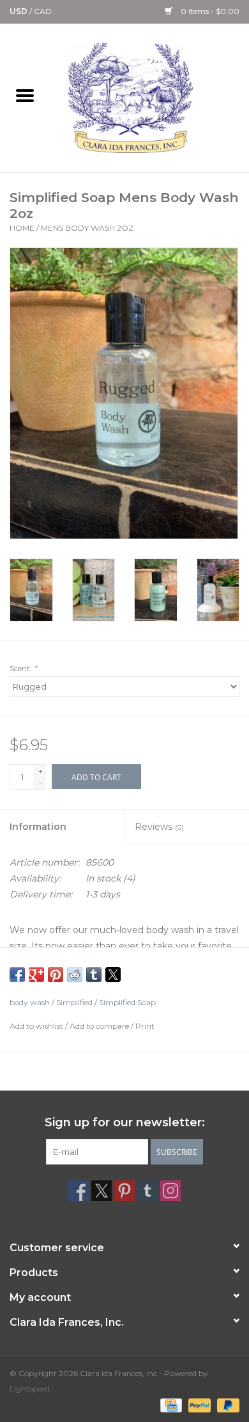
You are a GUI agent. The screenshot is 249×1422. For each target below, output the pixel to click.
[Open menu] (25, 95)
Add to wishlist (37, 1026)
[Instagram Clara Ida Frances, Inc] (170, 1190)
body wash (30, 1002)
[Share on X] (113, 974)
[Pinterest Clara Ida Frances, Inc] (124, 1190)
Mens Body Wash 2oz (87, 228)
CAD (43, 11)
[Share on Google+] (36, 974)
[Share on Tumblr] (94, 974)
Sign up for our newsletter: (125, 1122)
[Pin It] (55, 974)
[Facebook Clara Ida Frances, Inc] (78, 1190)
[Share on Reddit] (74, 974)
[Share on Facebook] (17, 974)
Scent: (23, 668)
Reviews (159, 826)
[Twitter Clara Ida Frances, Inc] (101, 1190)
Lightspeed (30, 1388)
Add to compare (100, 1026)
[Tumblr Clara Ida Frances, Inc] (147, 1190)
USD (19, 11)
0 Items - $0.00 (209, 11)
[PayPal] (198, 1404)
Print (145, 1026)
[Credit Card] (170, 1404)
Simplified (74, 1002)
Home (22, 228)
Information (38, 826)
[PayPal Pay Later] (226, 1404)
